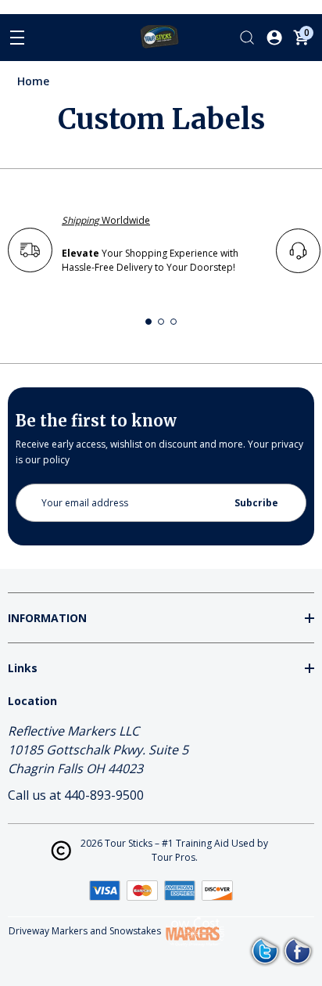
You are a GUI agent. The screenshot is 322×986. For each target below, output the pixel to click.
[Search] (247, 37)
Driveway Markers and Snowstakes (85, 930)
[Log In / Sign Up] (274, 37)
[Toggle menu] (17, 37)
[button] (148, 321)
